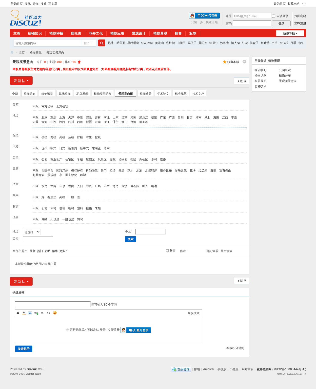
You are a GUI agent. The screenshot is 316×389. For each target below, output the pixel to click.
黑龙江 (143, 117)
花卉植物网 (12, 52)
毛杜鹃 (170, 42)
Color (23, 312)
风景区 (102, 159)
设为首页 (280, 3)
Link (36, 312)
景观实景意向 (55, 52)
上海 (62, 117)
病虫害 (76, 33)
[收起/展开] (244, 62)
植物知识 (35, 33)
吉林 (98, 117)
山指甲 (181, 42)
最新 (33, 251)
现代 (44, 148)
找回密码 (300, 16)
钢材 (71, 208)
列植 (62, 137)
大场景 (54, 219)
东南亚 (96, 148)
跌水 (130, 170)
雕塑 (83, 175)
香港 (80, 117)
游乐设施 (181, 170)
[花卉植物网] (26, 17)
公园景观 (285, 70)
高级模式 (193, 313)
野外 (145, 186)
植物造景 (146, 93)
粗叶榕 (265, 42)
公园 (44, 159)
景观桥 (51, 175)
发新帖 (20, 80)
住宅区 (69, 159)
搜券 (43, 3)
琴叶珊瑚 (133, 42)
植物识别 (47, 93)
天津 (71, 117)
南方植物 (47, 106)
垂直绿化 (71, 175)
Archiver (208, 369)
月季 (293, 42)
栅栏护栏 (77, 170)
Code (48, 312)
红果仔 (213, 42)
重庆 (53, 117)
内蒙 (36, 121)
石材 (44, 208)
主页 (16, 33)
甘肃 (190, 117)
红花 (245, 42)
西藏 (80, 121)
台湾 (133, 121)
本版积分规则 (235, 348)
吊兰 (274, 42)
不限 (36, 106)
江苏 (124, 117)
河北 (107, 117)
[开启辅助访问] (271, 3)
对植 (53, 137)
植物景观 (160, 33)
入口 (80, 186)
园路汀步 (62, 170)
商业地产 (56, 159)
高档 (62, 197)
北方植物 (62, 106)
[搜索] (101, 42)
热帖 (47, 251)
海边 (115, 186)
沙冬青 (224, 42)
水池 (139, 170)
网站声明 (248, 369)
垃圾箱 (202, 170)
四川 (71, 121)
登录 (103, 329)
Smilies (54, 312)
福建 (154, 117)
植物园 (122, 159)
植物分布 (30, 93)
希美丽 (121, 42)
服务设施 (166, 170)
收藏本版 (233, 61)
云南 (98, 121)
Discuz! (32, 369)
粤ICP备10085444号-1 (289, 369)
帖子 (87, 43)
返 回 (243, 81)
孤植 (44, 137)
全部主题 (18, 251)
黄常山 (159, 42)
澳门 (124, 121)
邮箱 (197, 369)
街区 (133, 159)
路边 (154, 186)
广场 (98, 186)
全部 (15, 93)
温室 (107, 186)
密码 (229, 23)
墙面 (71, 186)
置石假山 (225, 170)
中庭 (89, 186)
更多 (62, 251)
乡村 (154, 159)
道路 (163, 159)
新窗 (173, 251)
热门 (40, 251)
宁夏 (234, 117)
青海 (44, 121)
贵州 (181, 117)
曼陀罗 (202, 42)
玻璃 (62, 208)
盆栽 (98, 137)
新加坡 (143, 121)
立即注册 (300, 23)
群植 (80, 137)
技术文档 (198, 93)
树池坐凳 (92, 170)
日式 (62, 148)
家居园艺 (260, 80)
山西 (53, 121)
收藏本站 (293, 3)
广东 (163, 117)
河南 (133, 117)
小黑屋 (234, 369)
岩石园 (134, 186)
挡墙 (113, 170)
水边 (44, 186)
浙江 (107, 121)
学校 (80, 159)
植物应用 (117, 33)
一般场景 (68, 219)
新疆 (89, 121)
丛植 (71, 137)
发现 (28, 3)
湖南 (198, 117)
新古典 (72, 148)
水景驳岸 (151, 170)
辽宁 (115, 121)
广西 (172, 117)
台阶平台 (47, 170)
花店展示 (82, 93)
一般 (71, 197)
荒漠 (124, 186)
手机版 (221, 369)
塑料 (80, 208)
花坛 (193, 170)
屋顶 (62, 186)
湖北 (207, 117)
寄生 (89, 137)
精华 (55, 251)
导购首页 (17, 3)
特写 (80, 219)
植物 (89, 208)
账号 (229, 16)
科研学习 (260, 70)
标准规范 (181, 93)
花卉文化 (96, 33)
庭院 (113, 159)
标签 (192, 33)
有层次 (51, 197)
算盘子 (254, 42)
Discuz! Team (33, 373)
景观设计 (139, 33)
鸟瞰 (44, 219)
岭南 (107, 148)
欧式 (53, 148)
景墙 (121, 170)
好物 (36, 3)
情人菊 (235, 42)
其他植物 (65, 93)
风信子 (192, 42)
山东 (115, 117)
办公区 (143, 159)
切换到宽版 (304, 3)
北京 (44, 117)
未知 (98, 208)
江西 (225, 117)
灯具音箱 (38, 175)
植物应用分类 (103, 93)
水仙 (301, 42)
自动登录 (282, 16)
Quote (42, 312)
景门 (104, 170)
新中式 (84, 148)
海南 (216, 117)
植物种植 (56, 33)
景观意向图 (125, 93)
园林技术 (260, 86)
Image (30, 312)
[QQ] (181, 369)
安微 (89, 117)
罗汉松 (283, 42)
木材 (53, 208)
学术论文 (163, 93)
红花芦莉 (147, 42)
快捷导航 (289, 33)
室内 (53, 186)
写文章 (52, 3)
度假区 (90, 159)
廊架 (213, 170)
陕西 (62, 121)
